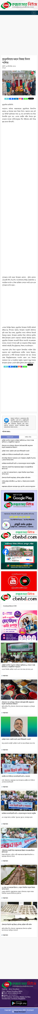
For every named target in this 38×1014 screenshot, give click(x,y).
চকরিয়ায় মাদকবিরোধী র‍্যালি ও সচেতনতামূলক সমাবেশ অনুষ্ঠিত (18, 463)
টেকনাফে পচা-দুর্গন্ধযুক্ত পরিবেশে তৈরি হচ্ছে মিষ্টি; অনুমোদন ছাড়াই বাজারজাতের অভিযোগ (18, 703)
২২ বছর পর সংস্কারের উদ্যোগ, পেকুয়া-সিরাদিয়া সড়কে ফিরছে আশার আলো (18, 888)
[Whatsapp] (26, 99)
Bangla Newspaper (20, 1012)
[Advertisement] (19, 36)
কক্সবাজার (5, 675)
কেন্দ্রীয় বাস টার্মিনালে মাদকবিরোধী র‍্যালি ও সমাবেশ (15, 454)
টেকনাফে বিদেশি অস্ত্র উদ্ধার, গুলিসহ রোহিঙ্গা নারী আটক (16, 477)
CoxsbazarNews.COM (9, 606)
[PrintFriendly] (6, 99)
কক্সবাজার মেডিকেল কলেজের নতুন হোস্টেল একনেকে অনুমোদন (18, 486)
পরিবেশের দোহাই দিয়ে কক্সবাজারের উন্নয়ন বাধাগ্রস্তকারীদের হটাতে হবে (18, 851)
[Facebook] (11, 99)
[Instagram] (21, 99)
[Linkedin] (16, 99)
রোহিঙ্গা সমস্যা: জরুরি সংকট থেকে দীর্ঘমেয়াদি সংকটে (15, 451)
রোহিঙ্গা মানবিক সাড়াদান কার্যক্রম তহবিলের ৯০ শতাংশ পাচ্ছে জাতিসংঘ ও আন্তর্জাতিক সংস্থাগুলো (18, 441)
